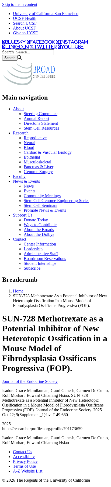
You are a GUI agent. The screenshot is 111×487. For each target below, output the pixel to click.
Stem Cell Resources (41, 128)
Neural (29, 142)
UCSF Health (24, 18)
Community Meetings (42, 195)
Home (18, 291)
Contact (19, 239)
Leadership (33, 249)
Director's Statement (41, 123)
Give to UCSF (25, 33)
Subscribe (32, 268)
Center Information (40, 244)
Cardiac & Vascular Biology (48, 152)
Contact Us (22, 451)
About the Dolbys (39, 234)
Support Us (22, 215)
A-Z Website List (27, 471)
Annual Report (36, 118)
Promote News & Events (45, 210)
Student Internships (40, 263)
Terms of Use (24, 466)
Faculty (19, 176)
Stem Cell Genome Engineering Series (56, 200)
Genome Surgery (38, 171)
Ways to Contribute (40, 224)
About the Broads (39, 229)
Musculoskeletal (37, 162)
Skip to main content (19, 4)
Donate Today (36, 220)
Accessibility (24, 456)
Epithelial (32, 157)
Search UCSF (25, 23)
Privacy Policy (25, 461)
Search (8, 52)
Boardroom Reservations (45, 258)
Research (21, 133)
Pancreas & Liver (38, 166)
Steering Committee (40, 113)
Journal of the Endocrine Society (30, 381)
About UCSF (24, 28)
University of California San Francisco (45, 13)
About (18, 109)
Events (29, 191)
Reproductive (35, 138)
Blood (29, 147)
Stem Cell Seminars (40, 205)
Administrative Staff (41, 253)
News (29, 186)
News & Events (26, 181)
